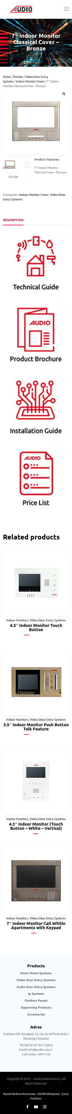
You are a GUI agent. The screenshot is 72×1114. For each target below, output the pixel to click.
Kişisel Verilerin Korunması (19, 1093)
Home (7, 76)
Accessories (36, 1014)
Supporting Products (36, 1007)
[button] (63, 93)
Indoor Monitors (17, 620)
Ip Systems (36, 993)
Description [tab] (13, 220)
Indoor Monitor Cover (30, 81)
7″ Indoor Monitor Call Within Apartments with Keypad (36, 925)
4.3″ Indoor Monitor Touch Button (36, 627)
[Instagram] (44, 1106)
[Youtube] (36, 1106)
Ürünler (18, 76)
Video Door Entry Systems (48, 620)
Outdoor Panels (36, 1000)
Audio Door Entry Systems (36, 987)
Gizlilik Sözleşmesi (48, 1093)
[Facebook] (27, 1106)
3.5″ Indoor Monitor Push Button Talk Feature (36, 726)
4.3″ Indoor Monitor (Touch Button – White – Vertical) (36, 826)
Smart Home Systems (36, 973)
